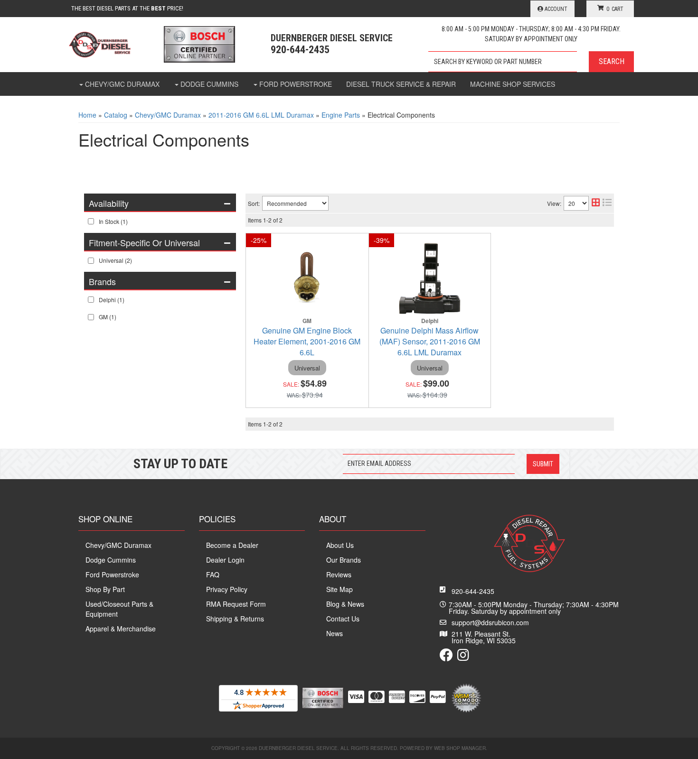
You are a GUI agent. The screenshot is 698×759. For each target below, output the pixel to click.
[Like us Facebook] (446, 657)
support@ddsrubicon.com (490, 622)
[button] (531, 61)
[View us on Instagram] (463, 657)
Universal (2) (115, 260)
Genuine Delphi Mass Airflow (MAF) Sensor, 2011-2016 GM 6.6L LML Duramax (429, 341)
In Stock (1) (113, 221)
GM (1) (107, 317)
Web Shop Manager (460, 748)
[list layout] (607, 203)
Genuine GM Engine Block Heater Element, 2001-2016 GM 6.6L (307, 341)
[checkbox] (91, 221)
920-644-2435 (473, 591)
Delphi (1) (111, 300)
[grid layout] (595, 203)
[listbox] (295, 203)
